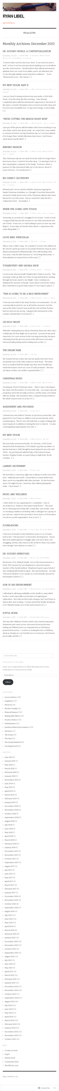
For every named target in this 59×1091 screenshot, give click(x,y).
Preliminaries (10, 723)
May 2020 (9, 765)
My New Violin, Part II (15, 85)
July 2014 (8, 1005)
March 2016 (9, 930)
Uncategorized (11, 746)
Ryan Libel (13, 16)
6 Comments (27, 58)
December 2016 (11, 896)
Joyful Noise (10, 613)
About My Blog (9, 23)
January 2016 (10, 938)
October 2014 (10, 994)
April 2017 (9, 881)
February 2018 (11, 844)
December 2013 (11, 1032)
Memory (8, 705)
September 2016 (12, 908)
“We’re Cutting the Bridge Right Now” (25, 119)
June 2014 (9, 1009)
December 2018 (11, 806)
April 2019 (9, 791)
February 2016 (11, 934)
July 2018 (8, 825)
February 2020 (11, 772)
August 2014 (10, 1002)
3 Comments (47, 270)
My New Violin (11, 435)
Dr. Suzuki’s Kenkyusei (16, 553)
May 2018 (9, 832)
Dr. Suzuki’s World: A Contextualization (27, 51)
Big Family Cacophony (16, 178)
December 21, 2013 (9, 241)
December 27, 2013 (9, 123)
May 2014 (9, 1013)
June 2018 (9, 829)
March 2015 (9, 975)
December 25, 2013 (9, 182)
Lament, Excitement (14, 466)
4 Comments (46, 326)
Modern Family (36, 151)
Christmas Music (13, 378)
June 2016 (9, 919)
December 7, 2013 (9, 498)
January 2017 (10, 893)
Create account (11, 1050)
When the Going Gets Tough (20, 209)
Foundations (10, 525)
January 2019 (10, 802)
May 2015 (8, 968)
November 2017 (11, 855)
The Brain (9, 735)
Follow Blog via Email (13, 662)
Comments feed (11, 1062)
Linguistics (35, 55)
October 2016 (10, 904)
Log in (7, 1054)
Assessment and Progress (18, 406)
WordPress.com (11, 1065)
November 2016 (11, 900)
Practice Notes (48, 89)
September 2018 (12, 817)
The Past (34, 241)
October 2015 (10, 949)
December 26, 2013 (9, 151)
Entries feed (10, 1058)
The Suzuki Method (15, 58)
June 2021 (9, 757)
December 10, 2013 (9, 439)
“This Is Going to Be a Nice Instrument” (26, 294)
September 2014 (12, 998)
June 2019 (9, 784)
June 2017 (9, 874)
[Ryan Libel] (29, 5)
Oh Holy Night (11, 322)
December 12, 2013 (9, 411)
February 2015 (10, 979)
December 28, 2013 (10, 89)
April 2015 (9, 971)
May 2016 (9, 923)
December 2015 (11, 941)
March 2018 (9, 840)
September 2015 (12, 953)
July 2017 (8, 870)
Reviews (5, 58)
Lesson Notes (35, 411)
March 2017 (9, 885)
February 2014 (11, 1024)
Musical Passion (45, 55)
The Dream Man (12, 350)
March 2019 (9, 795)
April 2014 (9, 1017)
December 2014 (11, 987)
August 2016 (10, 911)
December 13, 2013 (9, 383)
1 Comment (11, 185)
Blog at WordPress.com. (11, 1077)
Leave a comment (49, 123)
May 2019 (9, 787)
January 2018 (10, 847)
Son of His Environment (17, 585)
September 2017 (12, 862)
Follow (8, 682)
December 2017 (11, 851)
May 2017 (9, 878)
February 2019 (11, 799)
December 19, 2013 (9, 270)
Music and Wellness (15, 494)
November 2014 (11, 990)
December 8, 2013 (9, 470)
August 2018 (10, 821)
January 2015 (10, 983)
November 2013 (11, 1035)
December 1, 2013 (9, 617)
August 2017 (10, 866)
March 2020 (10, 769)
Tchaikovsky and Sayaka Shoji (21, 265)
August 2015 (10, 956)
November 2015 (11, 945)
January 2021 (10, 761)
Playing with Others (12, 716)
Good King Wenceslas (16, 237)
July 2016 (8, 915)
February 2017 (11, 889)
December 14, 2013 (9, 354)
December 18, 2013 (9, 298)
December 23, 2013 (10, 213)
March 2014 (9, 1020)
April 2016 (9, 926)
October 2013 (10, 1039)
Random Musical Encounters (39, 617)
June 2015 (9, 964)
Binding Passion (12, 147)
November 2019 (11, 780)
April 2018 (9, 836)
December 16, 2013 (9, 326)
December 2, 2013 (9, 589)
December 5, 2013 (9, 529)
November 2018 (11, 810)
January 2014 (10, 1028)
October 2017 (10, 859)
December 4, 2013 (9, 558)
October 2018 (10, 814)
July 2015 (8, 960)
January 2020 (10, 776)
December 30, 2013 (10, 55)
